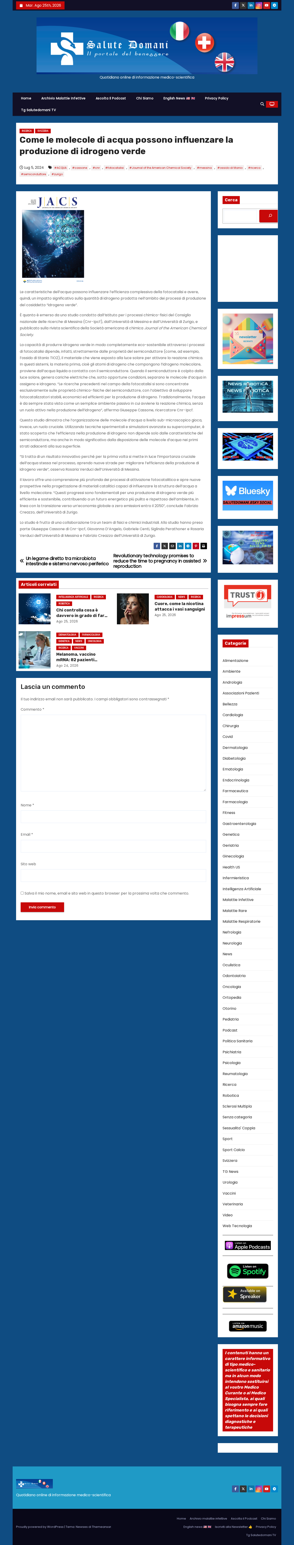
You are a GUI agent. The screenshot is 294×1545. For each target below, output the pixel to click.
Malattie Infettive (238, 899)
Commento (32, 709)
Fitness (229, 812)
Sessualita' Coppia (239, 1128)
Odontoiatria (234, 975)
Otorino (229, 1008)
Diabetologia (234, 758)
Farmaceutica (235, 791)
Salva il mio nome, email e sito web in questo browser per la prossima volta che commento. (107, 893)
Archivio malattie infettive (63, 98)
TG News (230, 1171)
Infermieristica (236, 878)
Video (228, 1215)
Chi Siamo (145, 98)
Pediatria (231, 1019)
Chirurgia (231, 726)
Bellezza (230, 704)
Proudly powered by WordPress (40, 1527)
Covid (228, 736)
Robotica (64, 603)
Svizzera (42, 131)
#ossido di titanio (230, 168)
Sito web (28, 864)
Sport (228, 1138)
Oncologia (95, 641)
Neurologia (232, 943)
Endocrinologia (236, 780)
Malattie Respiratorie (241, 921)
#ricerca (254, 168)
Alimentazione (235, 660)
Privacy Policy (216, 98)
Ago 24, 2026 (67, 665)
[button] (262, 104)
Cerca (231, 199)
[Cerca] (270, 216)
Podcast (230, 1030)
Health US (231, 867)
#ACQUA (60, 168)
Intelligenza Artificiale (73, 597)
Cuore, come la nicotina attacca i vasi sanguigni (180, 606)
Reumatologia (235, 1073)
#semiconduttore (33, 174)
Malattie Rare (235, 910)
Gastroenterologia (239, 823)
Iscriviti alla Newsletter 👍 (233, 1527)
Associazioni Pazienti (241, 693)
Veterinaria (233, 1204)
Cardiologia (164, 597)
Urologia (230, 1182)
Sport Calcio (234, 1149)
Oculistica (231, 965)
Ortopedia (232, 997)
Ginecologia (233, 856)
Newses (82, 1527)
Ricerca (27, 131)
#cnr (96, 168)
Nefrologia (232, 932)
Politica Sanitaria (237, 1041)
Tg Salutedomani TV (38, 110)
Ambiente (231, 671)
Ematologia (233, 769)
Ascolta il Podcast (111, 98)
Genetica (64, 641)
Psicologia (231, 1062)
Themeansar (101, 1527)
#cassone (79, 168)
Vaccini (79, 648)
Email (27, 834)
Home (26, 98)
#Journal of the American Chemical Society (160, 168)
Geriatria (231, 845)
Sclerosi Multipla (237, 1106)
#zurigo (57, 174)
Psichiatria (232, 1052)
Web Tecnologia (237, 1225)
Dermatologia (67, 634)
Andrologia (232, 682)
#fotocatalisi (114, 168)
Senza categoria (237, 1117)
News (181, 597)
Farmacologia (91, 634)
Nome (27, 805)
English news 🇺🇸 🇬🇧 (179, 98)
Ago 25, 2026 (67, 621)
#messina (204, 168)
